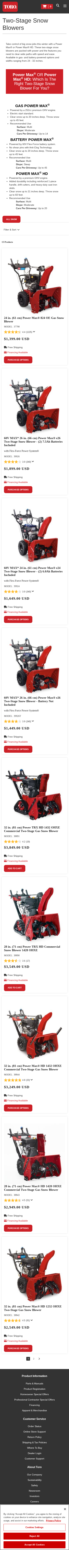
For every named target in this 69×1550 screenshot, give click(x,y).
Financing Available (17, 352)
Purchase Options (18, 360)
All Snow (11, 219)
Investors (34, 1496)
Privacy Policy (53, 1520)
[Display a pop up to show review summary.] (35, 333)
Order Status (34, 1426)
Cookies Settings (34, 1527)
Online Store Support (34, 1431)
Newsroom (34, 1490)
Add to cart (15, 868)
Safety (34, 1485)
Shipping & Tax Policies (34, 1442)
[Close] (65, 1509)
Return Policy (34, 1437)
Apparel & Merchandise (34, 1410)
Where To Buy (34, 1447)
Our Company (34, 1474)
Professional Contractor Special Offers (34, 1399)
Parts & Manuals (34, 1383)
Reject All (34, 1536)
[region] (34, 1527)
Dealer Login (34, 1453)
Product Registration (34, 1389)
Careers (34, 1501)
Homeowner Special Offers (34, 1394)
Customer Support (34, 1458)
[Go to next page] (39, 1359)
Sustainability (35, 1480)
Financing (34, 1405)
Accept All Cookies (34, 1544)
